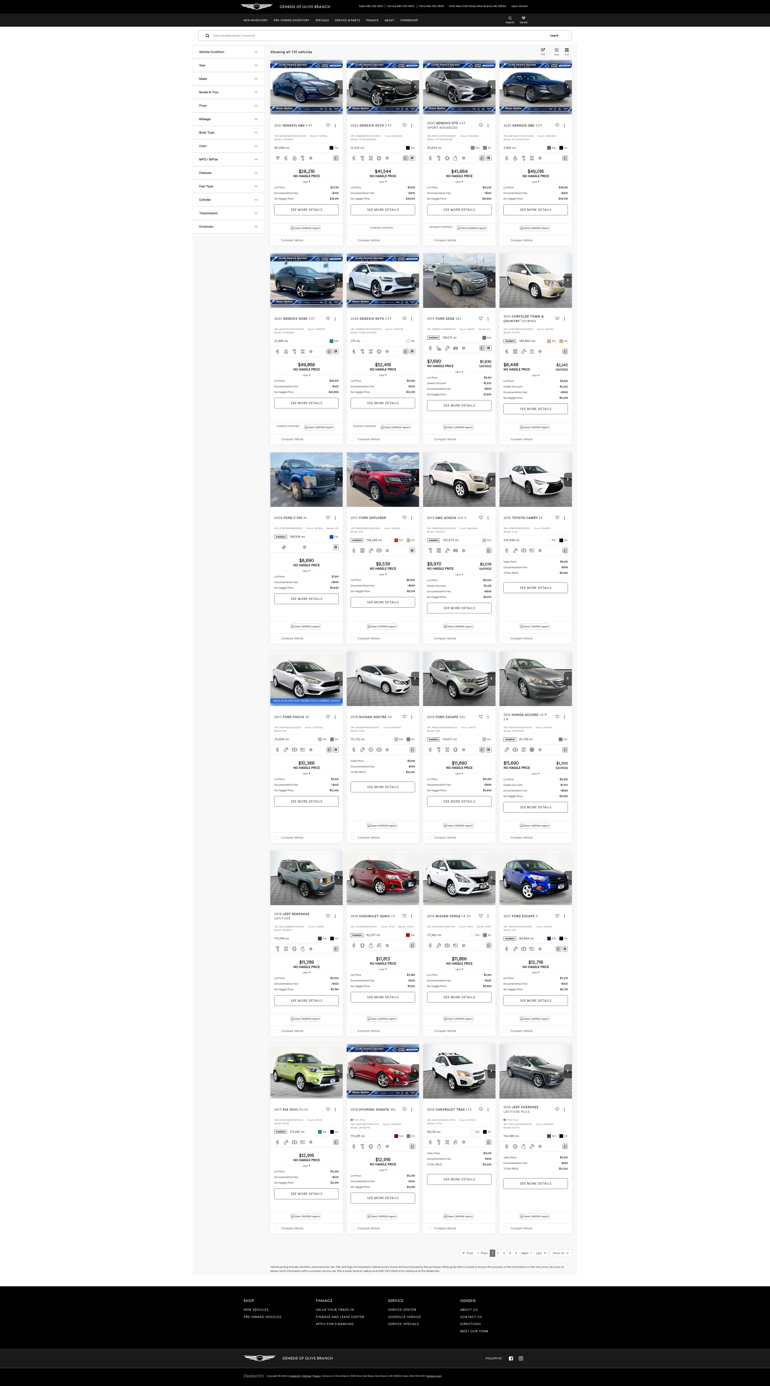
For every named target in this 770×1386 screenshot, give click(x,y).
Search (554, 35)
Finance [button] (372, 20)
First (468, 1253)
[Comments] (336, 158)
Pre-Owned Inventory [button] (292, 20)
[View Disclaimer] (311, 158)
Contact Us (471, 1317)
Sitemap (306, 1376)
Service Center (402, 1310)
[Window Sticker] (412, 158)
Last (540, 1253)
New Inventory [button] (256, 20)
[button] (339, 87)
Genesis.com (434, 1376)
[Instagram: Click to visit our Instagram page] (520, 1358)
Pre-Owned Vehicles (263, 1317)
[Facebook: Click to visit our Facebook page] (511, 1358)
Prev (483, 1253)
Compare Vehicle (292, 240)
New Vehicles (256, 1310)
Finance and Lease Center (340, 1317)
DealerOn (295, 1376)
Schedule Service (404, 1317)
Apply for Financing (335, 1324)
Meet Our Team (474, 1331)
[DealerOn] (254, 1376)
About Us (469, 1310)
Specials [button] (322, 20)
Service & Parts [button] (347, 20)
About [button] (389, 20)
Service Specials (403, 1324)
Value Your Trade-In (335, 1310)
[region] (306, 193)
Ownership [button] (409, 20)
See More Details (306, 210)
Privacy (317, 1376)
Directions (470, 1324)
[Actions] (335, 125)
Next (526, 1253)
